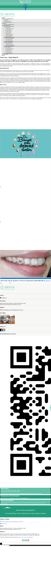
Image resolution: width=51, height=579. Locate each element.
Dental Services (6, 25)
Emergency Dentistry (9, 28)
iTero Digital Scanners (8, 22)
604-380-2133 (26, 2)
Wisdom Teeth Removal (10, 45)
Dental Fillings (8, 32)
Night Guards (8, 33)
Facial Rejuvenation (9, 38)
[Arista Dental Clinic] (25, 13)
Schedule (25, 7)
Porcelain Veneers (9, 40)
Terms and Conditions (28, 537)
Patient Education (7, 20)
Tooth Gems (8, 50)
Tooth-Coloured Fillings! (6, 500)
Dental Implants (9, 43)
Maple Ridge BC (25, 1)
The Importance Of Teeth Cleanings (9, 495)
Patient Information (7, 18)
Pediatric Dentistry (9, 34)
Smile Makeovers (8, 46)
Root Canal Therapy (9, 44)
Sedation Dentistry (9, 35)
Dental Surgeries (8, 41)
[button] (9, 282)
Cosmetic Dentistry (9, 37)
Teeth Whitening (9, 39)
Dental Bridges (8, 29)
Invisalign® (8, 27)
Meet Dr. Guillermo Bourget (9, 24)
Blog (3, 55)
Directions (25, 5)
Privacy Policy (21, 537)
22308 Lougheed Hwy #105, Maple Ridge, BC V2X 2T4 (12, 309)
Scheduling (6, 19)
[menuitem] (26, 17)
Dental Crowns (8, 30)
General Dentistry (9, 26)
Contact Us (5, 54)
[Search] (5, 283)
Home (3, 17)
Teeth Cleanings (9, 36)
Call (25, 9)
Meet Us (4, 23)
